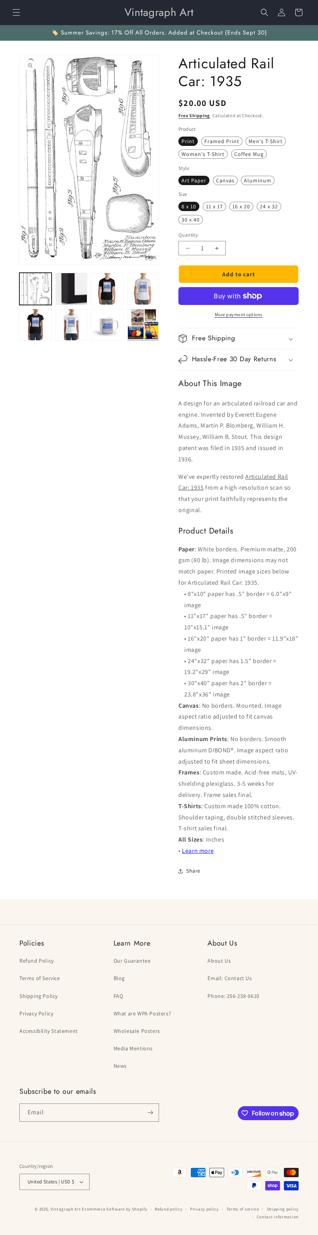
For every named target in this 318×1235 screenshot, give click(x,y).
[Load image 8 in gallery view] (143, 325)
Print (188, 141)
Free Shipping (194, 115)
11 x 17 (214, 206)
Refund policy (168, 1209)
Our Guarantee (132, 960)
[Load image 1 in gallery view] (35, 289)
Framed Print (221, 141)
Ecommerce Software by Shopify (114, 1209)
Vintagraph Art (65, 1209)
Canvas (225, 180)
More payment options (239, 314)
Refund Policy (36, 960)
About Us (219, 960)
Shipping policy (283, 1209)
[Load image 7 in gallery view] (107, 325)
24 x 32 (269, 206)
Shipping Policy (38, 996)
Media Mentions (133, 1048)
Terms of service (242, 1209)
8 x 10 (188, 206)
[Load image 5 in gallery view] (35, 325)
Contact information (278, 1216)
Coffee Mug (249, 154)
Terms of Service (39, 978)
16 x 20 (241, 206)
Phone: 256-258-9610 (233, 996)
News (120, 1065)
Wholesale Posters (137, 1030)
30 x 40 (190, 219)
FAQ (118, 996)
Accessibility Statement (48, 1030)
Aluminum (257, 180)
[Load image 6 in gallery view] (71, 325)
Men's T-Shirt (266, 141)
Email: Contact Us (229, 978)
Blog (119, 978)
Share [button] (193, 870)
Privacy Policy (36, 1013)
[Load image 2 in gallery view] (71, 289)
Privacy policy (204, 1209)
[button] (16, 12)
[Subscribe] (150, 1112)
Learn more (198, 851)
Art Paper (193, 180)
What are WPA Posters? (142, 1013)
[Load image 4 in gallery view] (143, 289)
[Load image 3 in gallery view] (107, 289)
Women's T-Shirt (203, 154)
